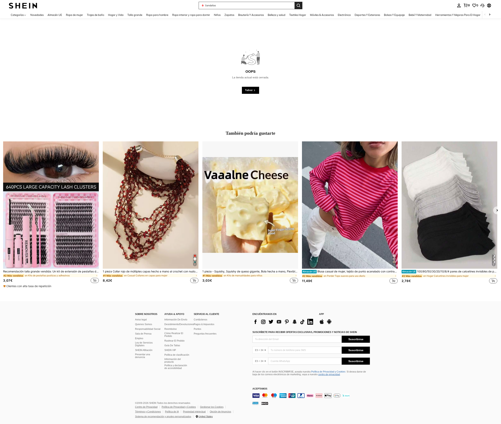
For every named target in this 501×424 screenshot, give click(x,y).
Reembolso (170, 329)
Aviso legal (141, 319)
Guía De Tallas (172, 345)
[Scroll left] (485, 15)
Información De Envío (175, 319)
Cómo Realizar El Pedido (173, 334)
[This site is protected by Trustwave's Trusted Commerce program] (255, 403)
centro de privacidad (329, 374)
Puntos (197, 329)
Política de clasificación (176, 354)
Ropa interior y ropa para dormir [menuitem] (191, 14)
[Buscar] (298, 5)
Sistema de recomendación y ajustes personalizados (163, 416)
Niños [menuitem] (217, 14)
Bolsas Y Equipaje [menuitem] (394, 14)
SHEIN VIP (170, 350)
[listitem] (51, 214)
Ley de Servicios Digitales (144, 344)
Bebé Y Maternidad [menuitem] (420, 14)
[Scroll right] (489, 15)
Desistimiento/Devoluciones (179, 324)
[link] (466, 5)
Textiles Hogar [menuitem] (297, 14)
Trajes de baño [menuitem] (95, 14)
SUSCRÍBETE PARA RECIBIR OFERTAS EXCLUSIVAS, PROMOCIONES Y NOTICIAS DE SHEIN (304, 332)
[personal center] (459, 5)
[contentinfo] (311, 395)
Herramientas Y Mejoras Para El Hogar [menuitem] (457, 14)
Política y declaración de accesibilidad (175, 367)
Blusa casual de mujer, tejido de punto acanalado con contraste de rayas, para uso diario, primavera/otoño (350, 271)
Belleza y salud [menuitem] (276, 14)
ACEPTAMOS (259, 389)
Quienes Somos (143, 324)
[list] (283, 322)
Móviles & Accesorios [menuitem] (322, 14)
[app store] (321, 323)
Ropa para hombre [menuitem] (157, 14)
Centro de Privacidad (146, 407)
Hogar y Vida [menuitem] (115, 14)
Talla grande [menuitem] (134, 14)
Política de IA (172, 411)
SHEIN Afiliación (143, 350)
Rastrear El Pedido (174, 340)
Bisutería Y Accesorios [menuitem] (251, 14)
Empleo (139, 338)
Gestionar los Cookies (211, 407)
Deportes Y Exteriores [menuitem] (367, 14)
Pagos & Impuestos (204, 324)
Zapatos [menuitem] (229, 14)
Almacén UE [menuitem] (55, 14)
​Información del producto (172, 360)
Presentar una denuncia (142, 356)
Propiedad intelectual (194, 411)
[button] (482, 5)
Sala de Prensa (143, 333)
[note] (27, 286)
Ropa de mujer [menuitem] (74, 14)
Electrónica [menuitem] (344, 14)
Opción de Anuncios (220, 411)
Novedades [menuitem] (37, 14)
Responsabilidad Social (147, 329)
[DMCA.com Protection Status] (264, 403)
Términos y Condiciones (148, 411)
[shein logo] (23, 5)
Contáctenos (200, 319)
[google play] (329, 323)
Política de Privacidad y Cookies (328, 371)
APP (321, 314)
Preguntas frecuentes (205, 333)
